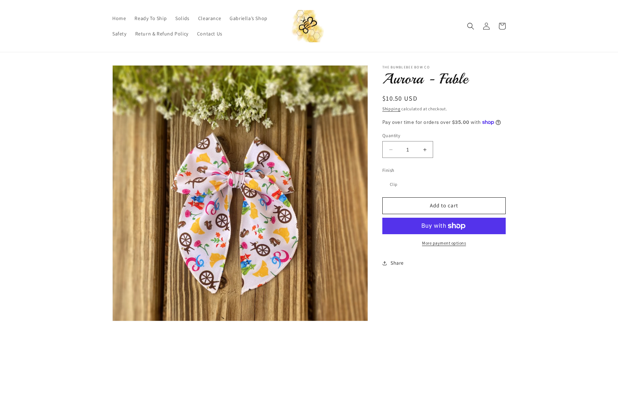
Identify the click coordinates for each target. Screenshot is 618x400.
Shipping (391, 108)
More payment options (444, 243)
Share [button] (397, 263)
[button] (471, 26)
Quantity (391, 135)
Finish (388, 170)
